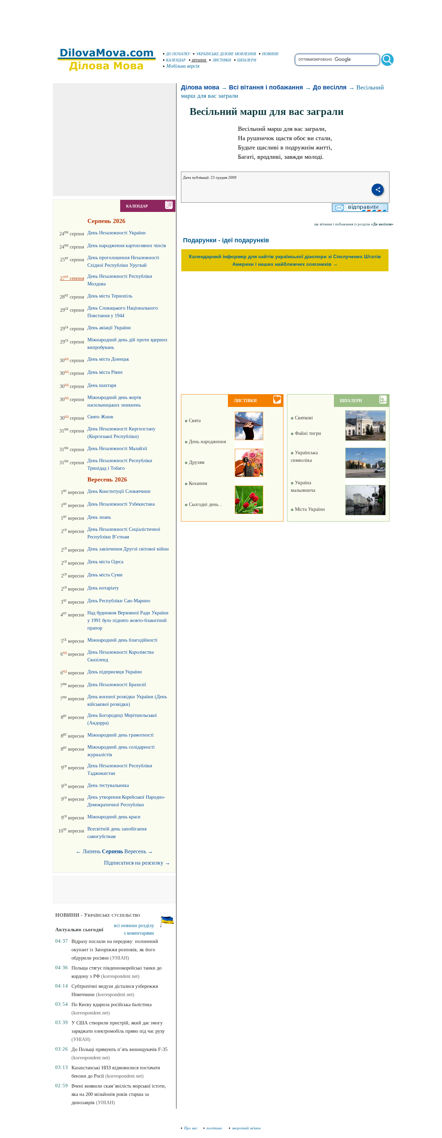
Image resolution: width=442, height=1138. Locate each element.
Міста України (309, 509)
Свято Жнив (100, 416)
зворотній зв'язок (246, 1128)
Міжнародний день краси (114, 816)
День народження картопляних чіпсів (126, 245)
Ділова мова (200, 87)
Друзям (196, 462)
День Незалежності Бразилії (116, 684)
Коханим (197, 483)
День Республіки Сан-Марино (118, 600)
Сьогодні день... (205, 504)
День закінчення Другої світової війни (128, 549)
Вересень (135, 851)
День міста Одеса (105, 561)
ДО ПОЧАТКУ (178, 54)
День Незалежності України (116, 232)
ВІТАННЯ (199, 60)
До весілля (330, 87)
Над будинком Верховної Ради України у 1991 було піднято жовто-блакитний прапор (128, 620)
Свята (194, 420)
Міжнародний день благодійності (122, 640)
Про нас (191, 1128)
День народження (207, 441)
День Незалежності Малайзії (117, 448)
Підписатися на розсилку (137, 863)
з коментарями (139, 933)
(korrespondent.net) (120, 976)
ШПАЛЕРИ (246, 60)
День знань (99, 517)
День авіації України (109, 327)
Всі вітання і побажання (266, 87)
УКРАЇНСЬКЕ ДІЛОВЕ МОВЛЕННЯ (226, 54)
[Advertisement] (221, 20)
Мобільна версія (183, 66)
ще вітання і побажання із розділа (354, 224)
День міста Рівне (105, 372)
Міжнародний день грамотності (120, 735)
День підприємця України (114, 671)
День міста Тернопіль (109, 296)
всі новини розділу (134, 925)
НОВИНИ (270, 54)
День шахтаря (101, 385)
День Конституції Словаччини (119, 491)
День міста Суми (105, 574)
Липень (91, 851)
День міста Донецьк (108, 359)
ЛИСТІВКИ (221, 60)
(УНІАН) (119, 958)
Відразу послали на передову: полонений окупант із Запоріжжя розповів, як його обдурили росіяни (114, 950)
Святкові (303, 417)
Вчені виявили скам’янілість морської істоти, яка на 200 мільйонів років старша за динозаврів (118, 1094)
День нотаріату (103, 588)
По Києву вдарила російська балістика (111, 1004)
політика (214, 1128)
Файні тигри (307, 433)
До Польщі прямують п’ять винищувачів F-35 (119, 1049)
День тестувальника (108, 785)
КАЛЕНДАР (176, 60)
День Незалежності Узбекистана (121, 504)
